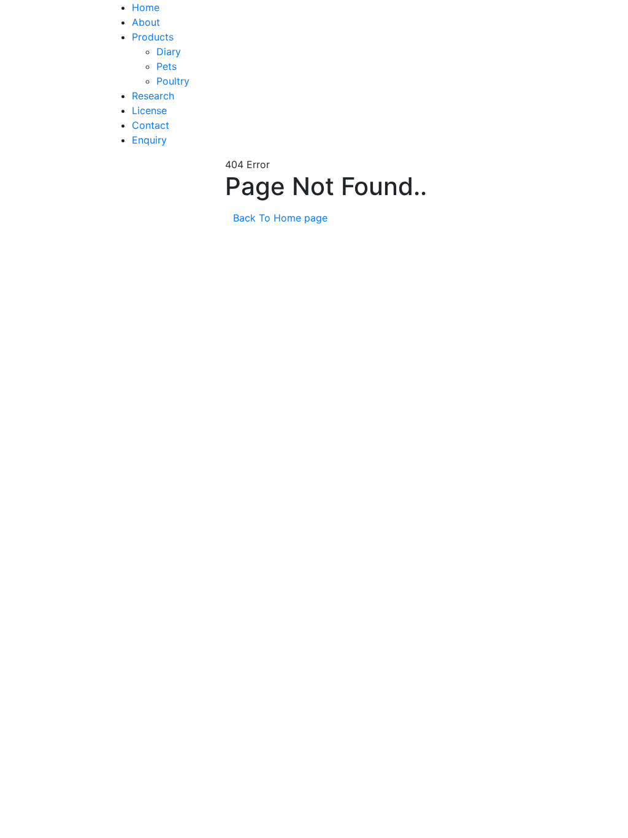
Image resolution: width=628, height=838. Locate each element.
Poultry (173, 81)
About (146, 22)
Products (153, 37)
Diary (168, 51)
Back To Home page (282, 218)
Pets (166, 66)
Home (145, 7)
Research (153, 96)
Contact (150, 125)
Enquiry (149, 140)
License (149, 110)
